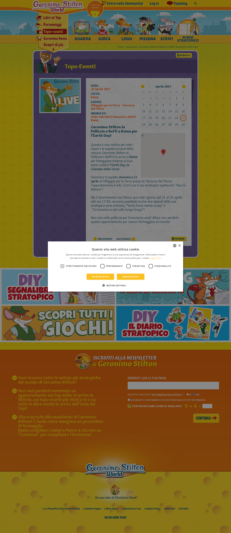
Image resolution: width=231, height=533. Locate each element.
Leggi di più (155, 258)
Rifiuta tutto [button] (131, 276)
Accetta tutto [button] (100, 276)
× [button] (179, 245)
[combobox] (174, 245)
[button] (115, 285)
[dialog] (115, 266)
